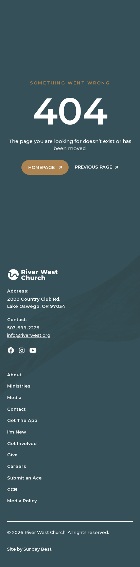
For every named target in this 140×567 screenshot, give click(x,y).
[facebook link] (11, 350)
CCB (12, 489)
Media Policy (22, 500)
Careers (16, 466)
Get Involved (22, 443)
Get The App (22, 420)
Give (12, 454)
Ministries (19, 386)
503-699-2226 (23, 327)
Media (14, 397)
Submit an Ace (24, 478)
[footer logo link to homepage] (70, 274)
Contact (16, 409)
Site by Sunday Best (29, 549)
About (14, 374)
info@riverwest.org (28, 335)
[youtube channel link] (33, 350)
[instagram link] (21, 350)
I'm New (16, 432)
